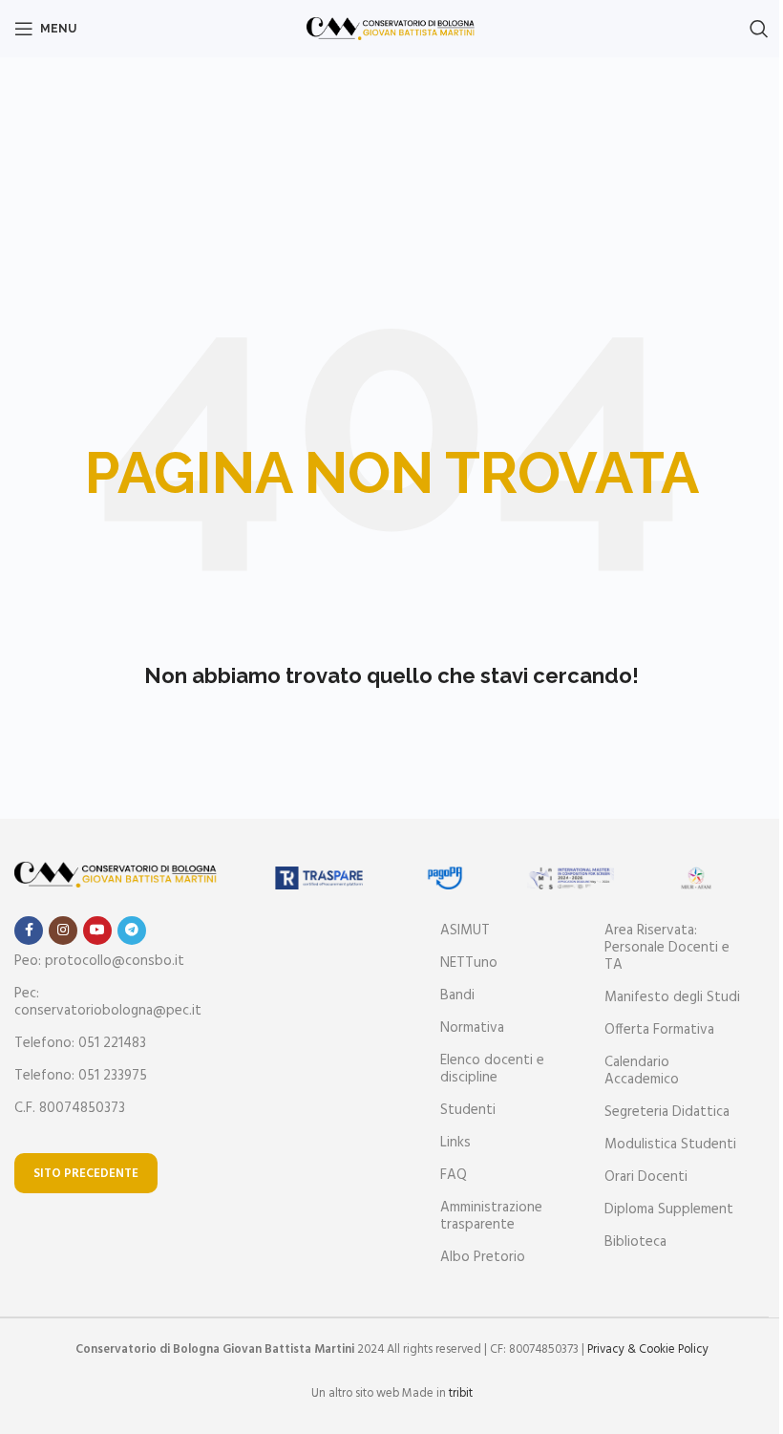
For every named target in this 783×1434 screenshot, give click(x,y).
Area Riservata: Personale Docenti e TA (667, 947)
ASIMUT (465, 930)
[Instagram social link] (63, 930)
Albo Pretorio (482, 1257)
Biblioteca (635, 1242)
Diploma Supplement (668, 1209)
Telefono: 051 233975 (80, 1075)
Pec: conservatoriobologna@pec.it (107, 1002)
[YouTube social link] (97, 930)
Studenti (468, 1110)
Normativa (472, 1028)
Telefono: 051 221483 (80, 1043)
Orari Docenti (646, 1177)
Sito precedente (85, 1174)
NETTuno (468, 963)
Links (455, 1142)
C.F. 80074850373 (69, 1108)
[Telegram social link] (131, 930)
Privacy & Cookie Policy (648, 1349)
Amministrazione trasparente (491, 1216)
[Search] (759, 29)
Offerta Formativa (659, 1029)
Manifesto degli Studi (672, 997)
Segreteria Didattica (667, 1112)
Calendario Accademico (641, 1071)
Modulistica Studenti (670, 1144)
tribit (461, 1393)
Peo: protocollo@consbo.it (99, 961)
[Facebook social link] (28, 930)
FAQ (453, 1175)
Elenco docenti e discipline (492, 1069)
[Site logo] (392, 28)
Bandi (457, 995)
